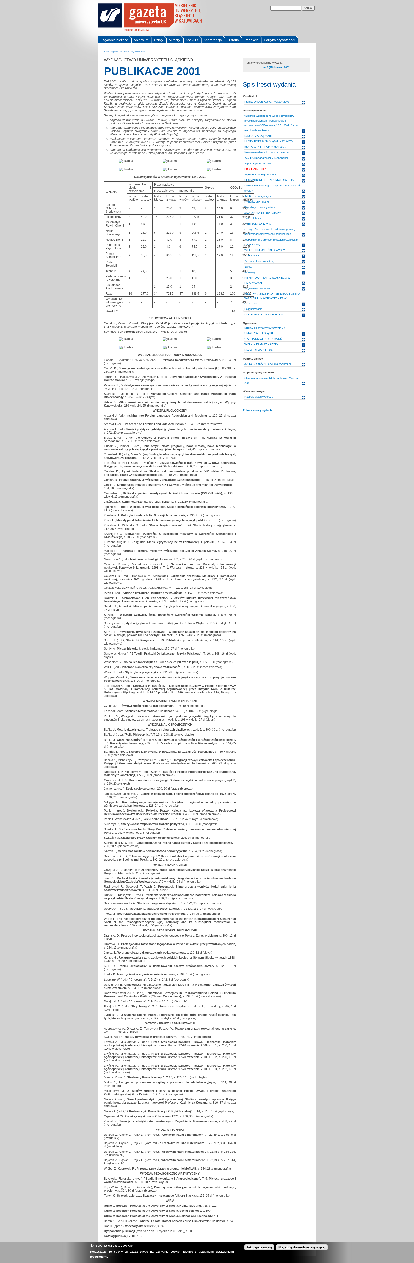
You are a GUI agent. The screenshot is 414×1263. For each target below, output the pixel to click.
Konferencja (213, 40)
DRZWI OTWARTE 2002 (258, 350)
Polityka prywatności (279, 40)
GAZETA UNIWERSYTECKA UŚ (263, 339)
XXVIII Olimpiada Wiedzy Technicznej (266, 158)
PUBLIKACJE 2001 (255, 169)
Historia (233, 40)
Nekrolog (249, 272)
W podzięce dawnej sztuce (260, 207)
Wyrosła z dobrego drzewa (260, 174)
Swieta (248, 266)
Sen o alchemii (252, 218)
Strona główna (112, 51)
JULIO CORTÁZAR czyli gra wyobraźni (267, 363)
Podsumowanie (253, 309)
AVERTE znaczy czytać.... (259, 196)
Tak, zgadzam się (259, 1247)
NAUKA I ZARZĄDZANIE (258, 135)
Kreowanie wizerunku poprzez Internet (266, 152)
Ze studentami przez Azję (259, 261)
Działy (158, 40)
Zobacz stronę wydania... (259, 410)
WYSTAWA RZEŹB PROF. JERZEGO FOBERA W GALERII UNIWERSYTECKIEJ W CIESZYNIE (272, 298)
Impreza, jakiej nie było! (257, 163)
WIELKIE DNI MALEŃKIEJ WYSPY (264, 250)
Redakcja (251, 40)
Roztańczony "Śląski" (257, 201)
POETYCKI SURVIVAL (257, 223)
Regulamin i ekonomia (257, 288)
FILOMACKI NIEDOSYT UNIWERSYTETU (269, 180)
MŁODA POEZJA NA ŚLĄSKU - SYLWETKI (269, 141)
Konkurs (192, 40)
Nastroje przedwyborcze (258, 396)
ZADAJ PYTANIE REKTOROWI (262, 212)
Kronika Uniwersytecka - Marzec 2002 (266, 101)
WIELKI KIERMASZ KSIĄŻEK (261, 344)
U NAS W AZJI (252, 255)
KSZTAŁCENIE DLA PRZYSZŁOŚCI (265, 147)
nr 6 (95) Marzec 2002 (276, 67)
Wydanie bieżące (115, 40)
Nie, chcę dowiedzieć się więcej (301, 1247)
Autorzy (174, 40)
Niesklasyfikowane (134, 51)
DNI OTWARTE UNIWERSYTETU (264, 314)
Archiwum (141, 40)
